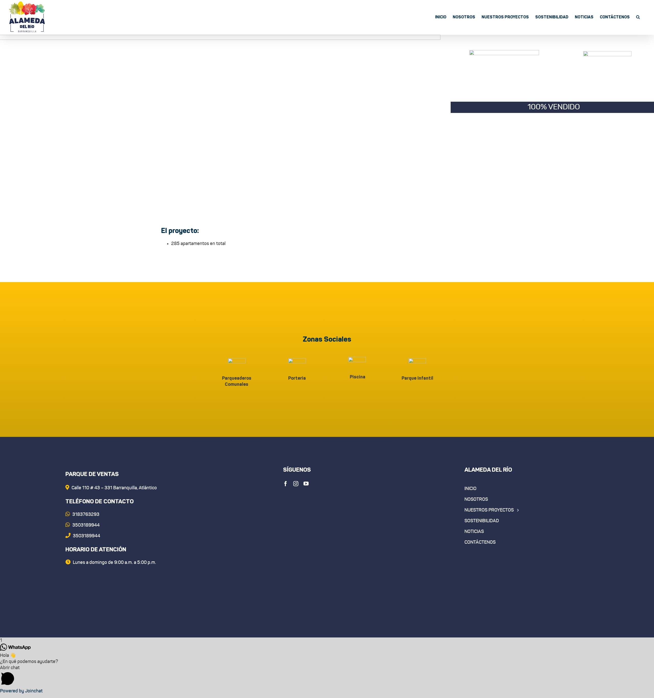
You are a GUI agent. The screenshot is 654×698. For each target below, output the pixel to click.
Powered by (21, 691)
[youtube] (306, 483)
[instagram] (295, 483)
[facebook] (285, 483)
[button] (638, 17)
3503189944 (86, 536)
